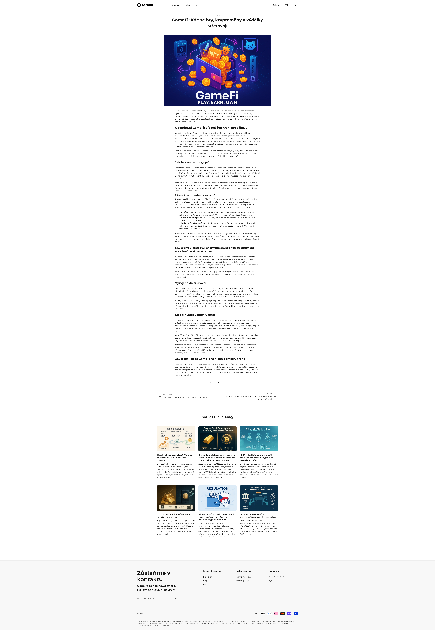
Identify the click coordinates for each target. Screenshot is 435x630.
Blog (188, 5)
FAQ (195, 5)
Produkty (176, 5)
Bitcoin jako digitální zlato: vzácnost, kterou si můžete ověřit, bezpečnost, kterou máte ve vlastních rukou (216, 458)
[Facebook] (219, 382)
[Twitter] (223, 382)
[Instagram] (270, 581)
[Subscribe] (174, 598)
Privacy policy (242, 581)
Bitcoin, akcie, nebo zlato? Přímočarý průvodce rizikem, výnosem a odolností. (175, 458)
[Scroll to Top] (430, 617)
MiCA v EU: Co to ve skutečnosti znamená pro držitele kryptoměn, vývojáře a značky (257, 458)
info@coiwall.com (277, 576)
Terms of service (243, 577)
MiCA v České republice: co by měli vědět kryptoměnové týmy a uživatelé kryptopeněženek (216, 517)
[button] (294, 5)
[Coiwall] (145, 5)
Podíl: (212, 382)
